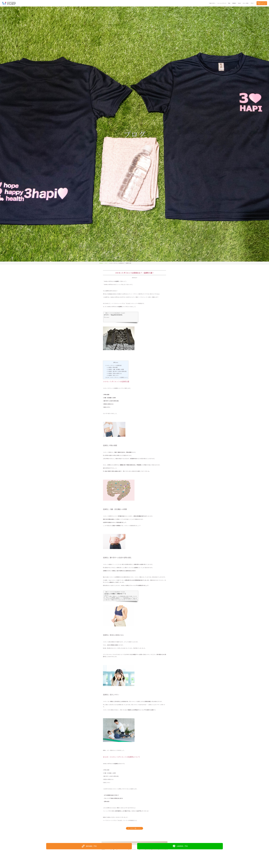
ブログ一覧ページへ (135, 828)
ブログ (252, 3)
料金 (229, 3)
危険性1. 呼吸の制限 (112, 367)
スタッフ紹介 (246, 3)
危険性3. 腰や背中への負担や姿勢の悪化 (117, 371)
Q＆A (239, 3)
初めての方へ (212, 3)
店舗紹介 (234, 3)
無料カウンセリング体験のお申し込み (261, 3)
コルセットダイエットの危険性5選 (113, 365)
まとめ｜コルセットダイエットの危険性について (116, 377)
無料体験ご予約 (91, 846)
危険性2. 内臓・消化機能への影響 (115, 369)
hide (117, 362)
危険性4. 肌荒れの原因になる (114, 373)
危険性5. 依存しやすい (113, 375)
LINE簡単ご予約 (182, 846)
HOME (101, 263)
